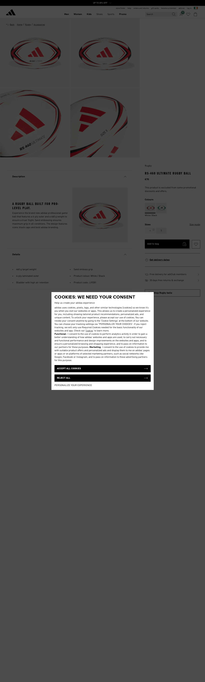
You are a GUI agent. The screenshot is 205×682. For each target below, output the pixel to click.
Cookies (89, 331)
